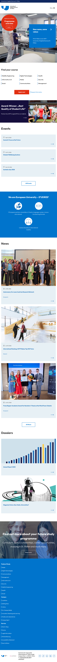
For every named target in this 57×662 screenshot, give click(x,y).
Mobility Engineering (7, 587)
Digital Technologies (7, 570)
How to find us (5, 643)
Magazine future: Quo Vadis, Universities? (16, 505)
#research (5, 297)
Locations (4, 600)
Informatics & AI (6, 580)
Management (5, 577)
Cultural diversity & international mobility (28, 229)
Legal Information (7, 633)
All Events (28, 183)
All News (28, 424)
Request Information (36, 92)
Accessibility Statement (8, 640)
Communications (6, 574)
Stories (4, 630)
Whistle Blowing (6, 636)
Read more (28, 552)
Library (4, 607)
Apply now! (21, 92)
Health (3, 590)
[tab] (10, 76)
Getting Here (5, 603)
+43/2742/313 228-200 (25, 657)
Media (3, 567)
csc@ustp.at (21, 659)
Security (4, 584)
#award (5, 354)
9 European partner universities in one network (18, 213)
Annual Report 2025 (9, 467)
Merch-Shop (5, 627)
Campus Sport (5, 620)
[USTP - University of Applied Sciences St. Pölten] (10, 8)
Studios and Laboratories (8, 617)
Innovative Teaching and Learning (11, 613)
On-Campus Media (7, 610)
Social (3, 593)
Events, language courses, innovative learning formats (39, 213)
